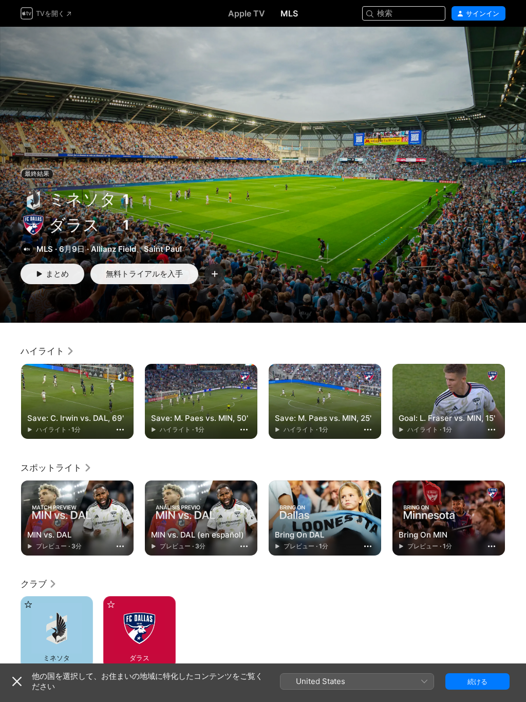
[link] (47, 351)
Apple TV (246, 13)
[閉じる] (17, 681)
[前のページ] (10, 401)
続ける (477, 681)
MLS (289, 13)
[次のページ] (516, 401)
